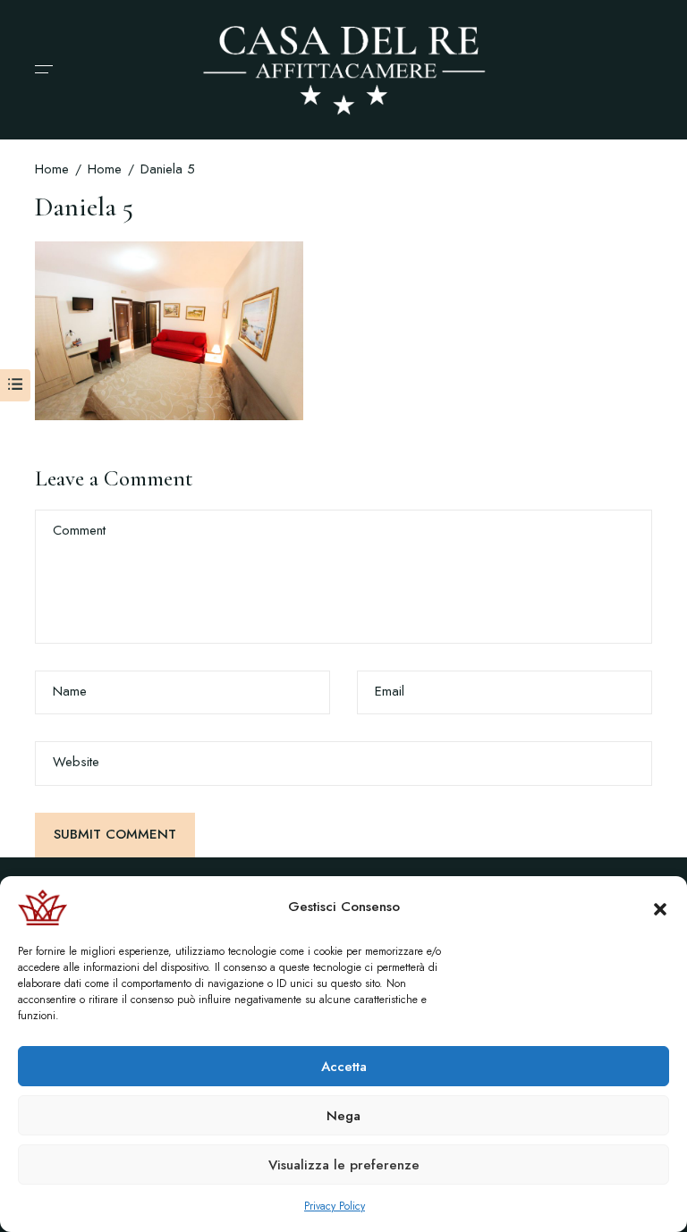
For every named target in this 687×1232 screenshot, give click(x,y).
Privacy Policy (334, 1206)
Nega (343, 1116)
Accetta (344, 1066)
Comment (79, 530)
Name (70, 691)
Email (389, 691)
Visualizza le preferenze (344, 1165)
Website (76, 762)
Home (52, 169)
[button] (660, 907)
